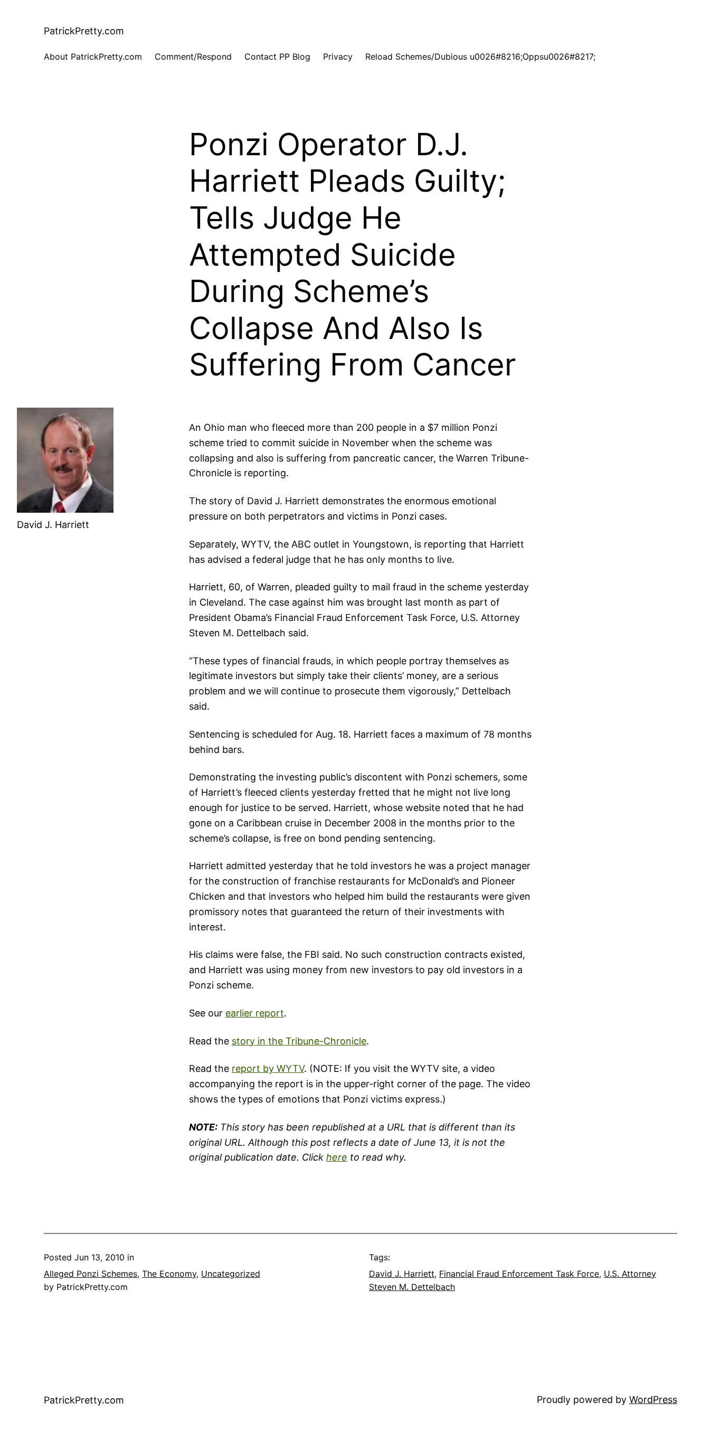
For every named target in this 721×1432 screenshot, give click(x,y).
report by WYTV (268, 1068)
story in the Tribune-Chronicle (299, 1041)
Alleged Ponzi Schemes (90, 1273)
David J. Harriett (401, 1273)
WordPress (653, 1399)
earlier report (254, 1013)
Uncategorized (230, 1273)
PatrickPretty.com (84, 30)
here (336, 1157)
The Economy (169, 1273)
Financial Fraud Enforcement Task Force (519, 1273)
